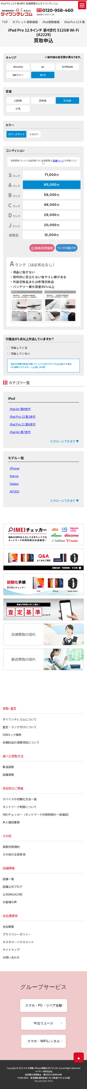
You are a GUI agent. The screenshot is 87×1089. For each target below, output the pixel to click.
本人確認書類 (11, 822)
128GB (18, 100)
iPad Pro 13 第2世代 (22, 417)
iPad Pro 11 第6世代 (22, 424)
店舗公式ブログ (12, 887)
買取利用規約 (11, 847)
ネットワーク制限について (20, 807)
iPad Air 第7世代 (20, 432)
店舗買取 (8, 775)
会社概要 (8, 926)
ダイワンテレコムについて (20, 719)
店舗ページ (58, 160)
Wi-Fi (43, 75)
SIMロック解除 (12, 735)
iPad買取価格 (50, 22)
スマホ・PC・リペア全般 (43, 1005)
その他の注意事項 (14, 854)
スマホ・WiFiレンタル (43, 1041)
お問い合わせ (11, 957)
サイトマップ (11, 950)
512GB (67, 100)
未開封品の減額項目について (21, 742)
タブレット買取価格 (25, 22)
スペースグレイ (16, 134)
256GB (43, 100)
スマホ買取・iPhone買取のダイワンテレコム (43, 1068)
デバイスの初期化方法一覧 (20, 799)
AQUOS (14, 491)
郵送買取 (8, 767)
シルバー (34, 134)
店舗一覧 (8, 879)
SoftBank (67, 66)
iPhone (14, 468)
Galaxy (14, 484)
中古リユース (43, 1023)
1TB (18, 108)
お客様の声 (10, 902)
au (42, 66)
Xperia (14, 476)
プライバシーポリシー (17, 934)
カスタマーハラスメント (18, 942)
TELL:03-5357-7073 (43, 1081)
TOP (5, 22)
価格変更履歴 (44, 248)
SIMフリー (18, 75)
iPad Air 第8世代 (20, 409)
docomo (18, 66)
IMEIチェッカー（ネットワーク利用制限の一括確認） (37, 814)
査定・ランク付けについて (20, 727)
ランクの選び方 (66, 248)
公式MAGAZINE (13, 894)
